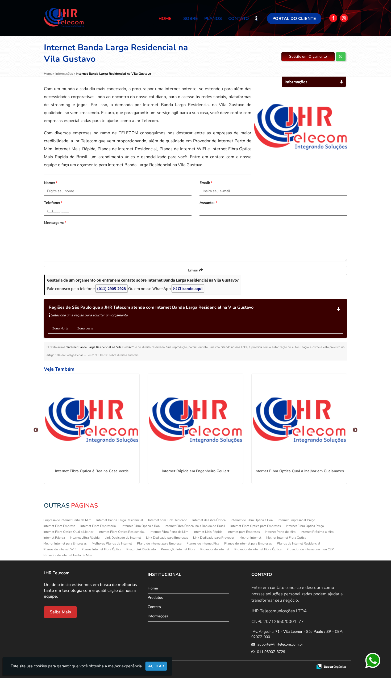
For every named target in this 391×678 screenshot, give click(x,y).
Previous (36, 430)
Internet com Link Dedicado (167, 520)
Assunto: (208, 202)
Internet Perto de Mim (280, 532)
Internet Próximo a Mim (317, 532)
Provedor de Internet (214, 549)
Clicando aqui (189, 288)
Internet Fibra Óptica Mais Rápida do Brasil (195, 526)
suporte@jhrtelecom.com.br (279, 644)
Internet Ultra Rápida (84, 537)
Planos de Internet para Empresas (248, 543)
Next (355, 430)
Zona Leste (85, 328)
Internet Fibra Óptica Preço (305, 526)
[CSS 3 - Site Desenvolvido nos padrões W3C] (288, 667)
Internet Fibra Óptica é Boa (141, 526)
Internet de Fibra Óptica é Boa (252, 520)
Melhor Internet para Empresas (65, 543)
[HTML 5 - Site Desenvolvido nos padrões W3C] (270, 667)
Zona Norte (60, 328)
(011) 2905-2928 (111, 288)
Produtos (155, 597)
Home (165, 19)
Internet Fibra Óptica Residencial (121, 532)
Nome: (50, 182)
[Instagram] (344, 18)
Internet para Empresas (243, 532)
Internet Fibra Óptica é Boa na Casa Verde (92, 471)
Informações (158, 616)
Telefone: (53, 202)
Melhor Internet (250, 537)
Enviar (193, 270)
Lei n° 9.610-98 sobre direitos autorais (112, 355)
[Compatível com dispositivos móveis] (306, 667)
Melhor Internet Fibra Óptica (286, 537)
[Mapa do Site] (256, 667)
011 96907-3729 (270, 651)
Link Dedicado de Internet (123, 537)
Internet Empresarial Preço (296, 520)
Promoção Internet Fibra (178, 549)
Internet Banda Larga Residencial (119, 520)
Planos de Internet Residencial (298, 543)
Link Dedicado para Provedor (213, 537)
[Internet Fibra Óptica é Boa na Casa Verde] (91, 420)
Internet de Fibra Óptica (209, 520)
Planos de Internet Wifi (59, 549)
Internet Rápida (54, 537)
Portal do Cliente (294, 19)
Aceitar (156, 666)
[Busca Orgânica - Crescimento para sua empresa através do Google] (331, 666)
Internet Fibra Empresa (59, 526)
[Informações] (260, 18)
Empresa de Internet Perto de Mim (67, 520)
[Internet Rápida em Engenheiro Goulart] (195, 420)
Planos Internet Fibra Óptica (101, 549)
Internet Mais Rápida (207, 532)
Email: (206, 182)
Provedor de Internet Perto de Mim (67, 555)
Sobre (190, 19)
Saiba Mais (60, 612)
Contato (238, 19)
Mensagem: (55, 222)
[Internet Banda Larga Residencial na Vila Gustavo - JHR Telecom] (64, 17)
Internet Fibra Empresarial (98, 526)
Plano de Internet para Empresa (159, 543)
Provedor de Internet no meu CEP (310, 549)
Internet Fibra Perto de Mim (169, 532)
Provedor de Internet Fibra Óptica (257, 549)
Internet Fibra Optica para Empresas (255, 526)
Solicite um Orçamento (308, 56)
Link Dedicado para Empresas (167, 537)
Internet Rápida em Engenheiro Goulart (195, 471)
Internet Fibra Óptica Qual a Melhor (68, 532)
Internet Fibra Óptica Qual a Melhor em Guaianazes (299, 471)
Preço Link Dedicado (141, 549)
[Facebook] (333, 18)
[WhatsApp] (373, 661)
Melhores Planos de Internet (112, 543)
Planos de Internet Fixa (202, 543)
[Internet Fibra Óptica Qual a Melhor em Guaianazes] (299, 420)
